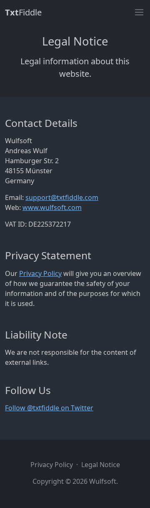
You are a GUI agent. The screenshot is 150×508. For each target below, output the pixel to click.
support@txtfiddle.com (61, 197)
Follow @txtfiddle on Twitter (49, 407)
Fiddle (23, 12)
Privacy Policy (40, 273)
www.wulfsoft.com (52, 207)
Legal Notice (100, 464)
